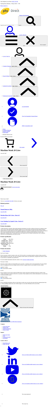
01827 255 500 (15, 1)
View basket (22, 147)
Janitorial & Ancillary (7, 86)
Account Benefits (25, 106)
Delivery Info (5, 327)
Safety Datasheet (6, 251)
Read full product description (6, 187)
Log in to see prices (16, 187)
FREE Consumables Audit (27, 125)
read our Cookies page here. (28, 259)
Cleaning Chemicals (7, 66)
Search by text (3, 25)
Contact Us (5, 5)
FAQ (4, 335)
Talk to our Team (6, 334)
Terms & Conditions (7, 328)
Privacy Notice (6, 329)
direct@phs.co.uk (6, 343)
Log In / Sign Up (6, 56)
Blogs (1, 5)
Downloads (5, 338)
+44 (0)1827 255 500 (9, 201)
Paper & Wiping (6, 76)
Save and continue (4, 285)
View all (2, 205)
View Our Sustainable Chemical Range (30, 116)
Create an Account (6, 337)
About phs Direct (6, 326)
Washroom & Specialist (7, 95)
